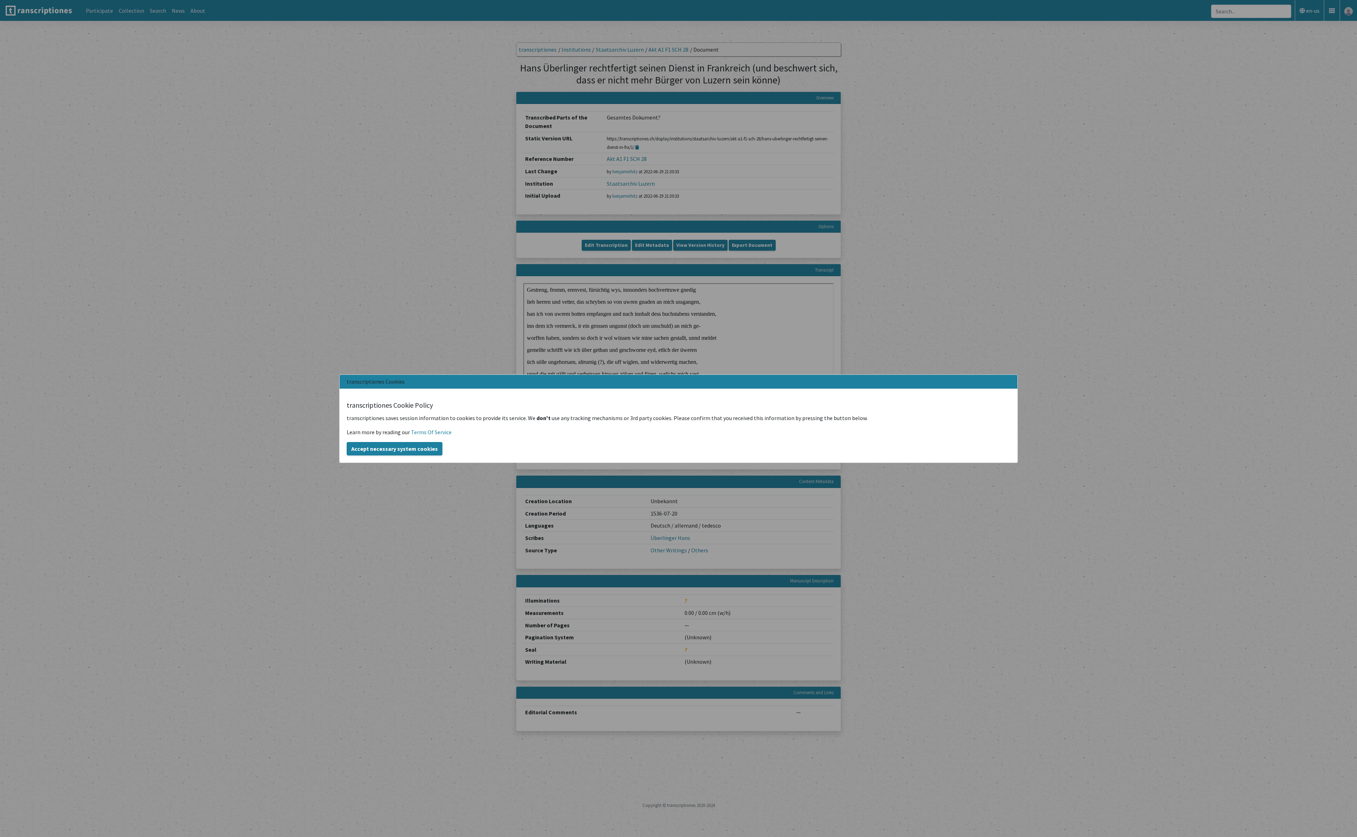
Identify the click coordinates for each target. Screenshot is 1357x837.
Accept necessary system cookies (394, 448)
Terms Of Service (431, 432)
